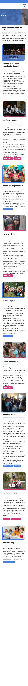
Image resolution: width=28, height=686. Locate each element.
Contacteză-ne (8, 562)
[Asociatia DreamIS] (24, 6)
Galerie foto (7, 158)
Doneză (17, 158)
